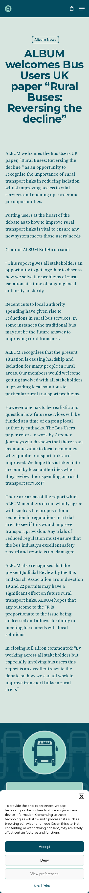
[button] (81, 796)
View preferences (44, 874)
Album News (45, 39)
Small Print (42, 886)
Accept (44, 847)
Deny (44, 860)
